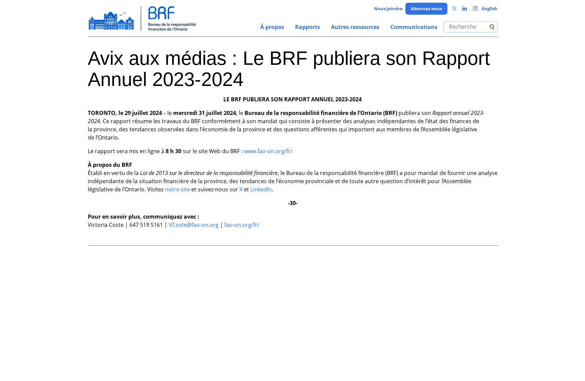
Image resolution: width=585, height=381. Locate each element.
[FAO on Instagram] (475, 9)
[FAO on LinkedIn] (464, 9)
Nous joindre (388, 8)
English (490, 8)
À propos (272, 27)
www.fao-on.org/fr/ (268, 151)
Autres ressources (355, 27)
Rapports (307, 27)
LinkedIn (261, 189)
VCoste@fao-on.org (194, 225)
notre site (177, 189)
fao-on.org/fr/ (242, 225)
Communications (413, 27)
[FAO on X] (454, 9)
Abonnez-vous (426, 8)
